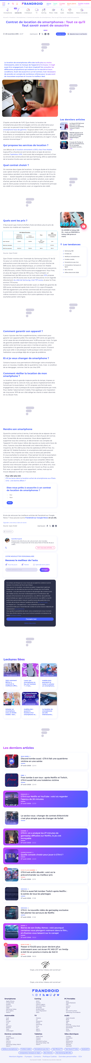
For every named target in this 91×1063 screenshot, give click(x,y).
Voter (10, 503)
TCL (37, 1027)
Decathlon (69, 1038)
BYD (7, 1019)
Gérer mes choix (30, 623)
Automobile (9, 1016)
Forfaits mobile (69, 259)
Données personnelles (68, 1057)
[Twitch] (50, 995)
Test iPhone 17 (57, 1049)
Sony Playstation (41, 1011)
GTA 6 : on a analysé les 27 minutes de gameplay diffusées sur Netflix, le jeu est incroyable (41, 836)
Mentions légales (16, 1057)
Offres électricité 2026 (72, 272)
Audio (66, 1016)
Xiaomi (8, 1012)
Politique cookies (15, 615)
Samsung (39, 1024)
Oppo (8, 1007)
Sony (37, 1026)
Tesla (7, 1029)
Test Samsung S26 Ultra (63, 1053)
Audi (7, 1018)
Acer (67, 1001)
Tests (55, 4)
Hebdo (26, 564)
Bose (67, 1019)
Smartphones (21, 17)
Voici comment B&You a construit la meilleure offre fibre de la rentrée (11, 683)
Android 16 (85, 1049)
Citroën (8, 1021)
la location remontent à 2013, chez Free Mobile (33, 150)
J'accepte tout (31, 619)
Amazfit (8, 1036)
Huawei (8, 1004)
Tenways (68, 1044)
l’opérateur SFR (16, 154)
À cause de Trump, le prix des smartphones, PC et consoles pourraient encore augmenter (76, 145)
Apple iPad (39, 1036)
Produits (12, 17)
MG (7, 1024)
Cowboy (68, 1036)
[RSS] (43, 995)
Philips (38, 1023)
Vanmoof (69, 1046)
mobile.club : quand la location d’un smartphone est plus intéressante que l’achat (30, 711)
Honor (68, 1007)
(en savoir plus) (43, 602)
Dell (67, 1004)
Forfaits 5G (68, 254)
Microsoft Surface (71, 1011)
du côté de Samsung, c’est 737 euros (28, 280)
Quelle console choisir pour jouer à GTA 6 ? (42, 854)
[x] (6, 548)
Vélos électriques (71, 1034)
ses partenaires (19, 609)
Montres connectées (13, 1034)
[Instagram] (36, 995)
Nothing (68, 1024)
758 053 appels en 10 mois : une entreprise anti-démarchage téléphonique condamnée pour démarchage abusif (76, 136)
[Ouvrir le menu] (3, 3)
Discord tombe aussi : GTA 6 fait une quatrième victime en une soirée (44, 759)
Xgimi (38, 1029)
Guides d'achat (26, 852)
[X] (33, 995)
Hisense (38, 1018)
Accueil (5, 17)
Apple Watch (10, 1038)
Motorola (9, 1006)
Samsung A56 (69, 251)
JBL (67, 1023)
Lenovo (68, 1006)
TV (35, 1016)
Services (24, 889)
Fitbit (7, 1039)
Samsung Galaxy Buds (73, 1026)
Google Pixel (10, 1003)
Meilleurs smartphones (72, 256)
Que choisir (13, 526)
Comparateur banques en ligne (30, 1053)
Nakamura (69, 1043)
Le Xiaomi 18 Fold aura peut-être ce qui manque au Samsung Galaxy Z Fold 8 (76, 126)
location (9, 531)
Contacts (37, 1057)
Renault (8, 1027)
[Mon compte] (17, 4)
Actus (49, 4)
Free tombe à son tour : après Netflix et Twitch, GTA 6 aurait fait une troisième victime (44, 778)
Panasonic (39, 1021)
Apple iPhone (10, 1001)
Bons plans (71, 4)
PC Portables (69, 999)
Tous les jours (12, 564)
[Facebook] (40, 995)
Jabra (67, 1021)
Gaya (67, 1039)
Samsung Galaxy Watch (13, 1044)
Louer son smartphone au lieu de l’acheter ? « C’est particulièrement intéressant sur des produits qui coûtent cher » (30, 683)
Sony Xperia (9, 1011)
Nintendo (39, 1007)
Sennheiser (69, 1027)
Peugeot (8, 1026)
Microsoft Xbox (40, 1006)
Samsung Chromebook (73, 1012)
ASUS (37, 1001)
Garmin (8, 1041)
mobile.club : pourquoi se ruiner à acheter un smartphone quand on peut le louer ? (48, 683)
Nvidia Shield (40, 1009)
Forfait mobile (83, 4)
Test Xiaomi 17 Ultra (71, 1049)
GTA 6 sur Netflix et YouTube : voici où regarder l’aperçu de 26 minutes (44, 797)
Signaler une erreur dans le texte (14, 522)
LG (37, 1019)
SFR (45, 275)
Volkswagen (10, 1031)
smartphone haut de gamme (15, 130)
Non (11, 497)
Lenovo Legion (40, 1004)
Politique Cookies (50, 1057)
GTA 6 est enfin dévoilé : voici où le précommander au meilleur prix (38, 873)
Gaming (37, 999)
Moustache (69, 1041)
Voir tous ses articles (44, 547)
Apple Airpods (70, 1018)
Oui (11, 495)
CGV (80, 1057)
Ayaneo (38, 1003)
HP (67, 1009)
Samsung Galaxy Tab (42, 1043)
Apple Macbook (71, 1003)
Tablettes (38, 1034)
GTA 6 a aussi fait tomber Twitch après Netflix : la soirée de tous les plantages (44, 892)
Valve (37, 1012)
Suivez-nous (61, 34)
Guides (62, 4)
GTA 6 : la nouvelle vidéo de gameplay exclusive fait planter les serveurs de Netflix (44, 911)
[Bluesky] (58, 995)
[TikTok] (54, 995)
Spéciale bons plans (42, 564)
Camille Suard (16, 539)
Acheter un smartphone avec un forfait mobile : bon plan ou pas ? (11, 711)
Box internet (69, 269)
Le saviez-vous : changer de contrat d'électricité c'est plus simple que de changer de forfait (44, 817)
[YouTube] (47, 995)
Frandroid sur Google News (36, 518)
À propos (28, 1057)
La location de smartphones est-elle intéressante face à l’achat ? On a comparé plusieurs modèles (47, 711)
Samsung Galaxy (11, 1009)
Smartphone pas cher (72, 262)
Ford (7, 1023)
